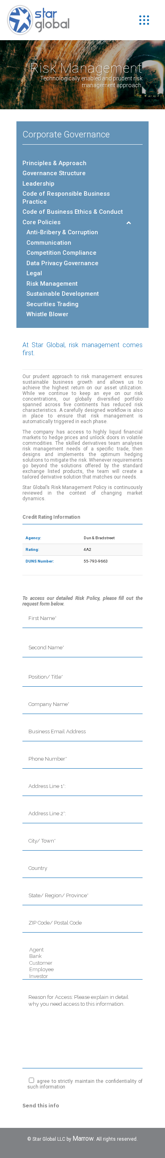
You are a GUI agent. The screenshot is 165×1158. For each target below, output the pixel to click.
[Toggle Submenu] (129, 222)
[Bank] (82, 956)
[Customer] (82, 963)
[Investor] (82, 976)
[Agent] (82, 950)
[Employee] (82, 969)
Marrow (83, 1138)
